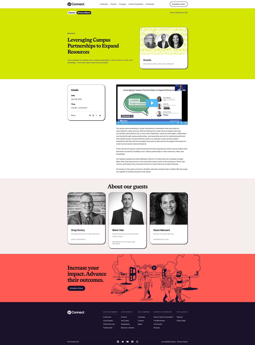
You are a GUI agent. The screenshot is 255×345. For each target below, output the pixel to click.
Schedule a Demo (178, 4)
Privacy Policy (182, 342)
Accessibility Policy (168, 342)
